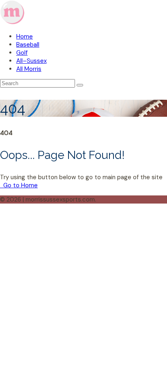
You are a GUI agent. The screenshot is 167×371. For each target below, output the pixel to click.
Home (24, 36)
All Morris (28, 69)
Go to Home (20, 185)
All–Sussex (31, 61)
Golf (22, 53)
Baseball (27, 45)
